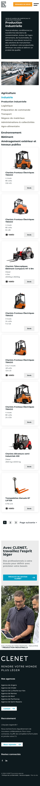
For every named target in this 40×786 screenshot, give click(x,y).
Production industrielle (13, 101)
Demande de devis (22, 4)
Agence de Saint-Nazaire (11, 702)
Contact (6, 709)
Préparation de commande (15, 109)
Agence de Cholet (8, 688)
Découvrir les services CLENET (17, 577)
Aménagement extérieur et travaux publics (18, 143)
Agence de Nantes (9, 693)
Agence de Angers (9, 685)
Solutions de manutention (14, 646)
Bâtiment (7, 136)
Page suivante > (28, 522)
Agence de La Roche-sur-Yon (13, 691)
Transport (6, 113)
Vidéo (11, 235)
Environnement (11, 132)
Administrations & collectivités (17, 122)
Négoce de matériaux (13, 118)
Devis (29, 188)
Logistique (7, 105)
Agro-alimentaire (10, 126)
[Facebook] (2, 760)
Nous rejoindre (9, 744)
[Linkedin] (6, 760)
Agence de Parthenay (10, 699)
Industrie (7, 97)
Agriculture (8, 93)
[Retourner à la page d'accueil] (3, 4)
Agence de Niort (8, 696)
